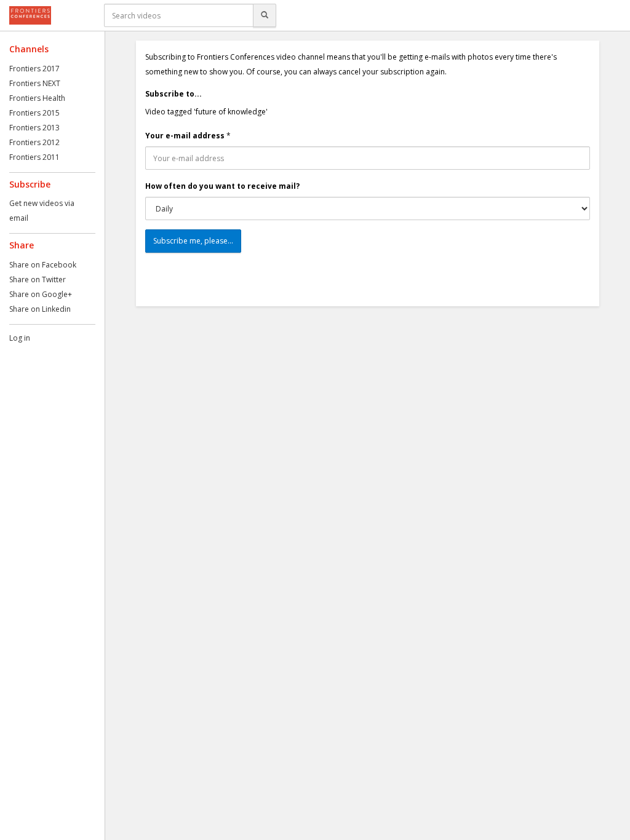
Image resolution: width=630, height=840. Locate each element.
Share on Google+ (40, 294)
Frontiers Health (37, 98)
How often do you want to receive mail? (222, 186)
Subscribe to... (173, 94)
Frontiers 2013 (34, 127)
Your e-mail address (185, 135)
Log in (19, 338)
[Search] (264, 15)
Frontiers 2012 (34, 142)
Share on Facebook (42, 265)
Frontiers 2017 (34, 68)
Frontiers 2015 (34, 113)
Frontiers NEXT (34, 83)
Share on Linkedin (40, 309)
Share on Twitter (37, 279)
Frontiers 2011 (34, 157)
